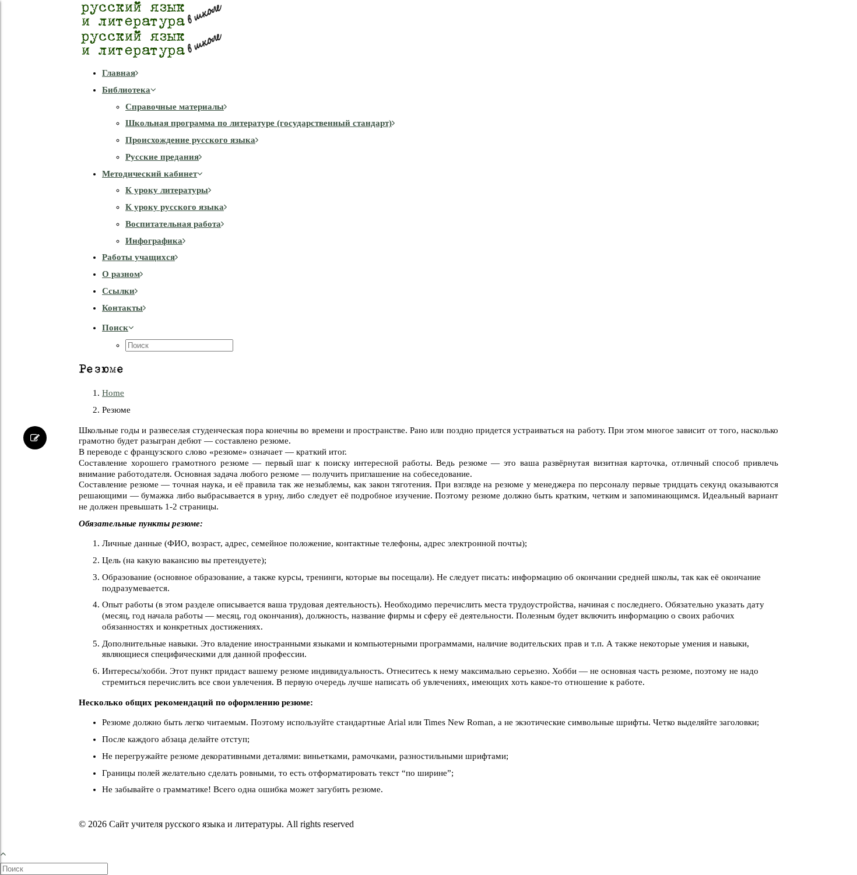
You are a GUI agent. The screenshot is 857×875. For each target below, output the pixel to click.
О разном (121, 274)
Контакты (122, 307)
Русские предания (162, 156)
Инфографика (153, 240)
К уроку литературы (166, 190)
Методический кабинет (149, 173)
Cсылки (118, 291)
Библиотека (126, 89)
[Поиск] (55, 868)
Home (113, 393)
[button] (118, 327)
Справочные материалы (174, 106)
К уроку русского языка (174, 207)
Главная (118, 73)
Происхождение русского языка (190, 140)
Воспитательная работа (173, 224)
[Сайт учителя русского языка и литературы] (428, 29)
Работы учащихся (138, 257)
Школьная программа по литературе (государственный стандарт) (258, 123)
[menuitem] (440, 73)
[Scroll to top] (9, 853)
